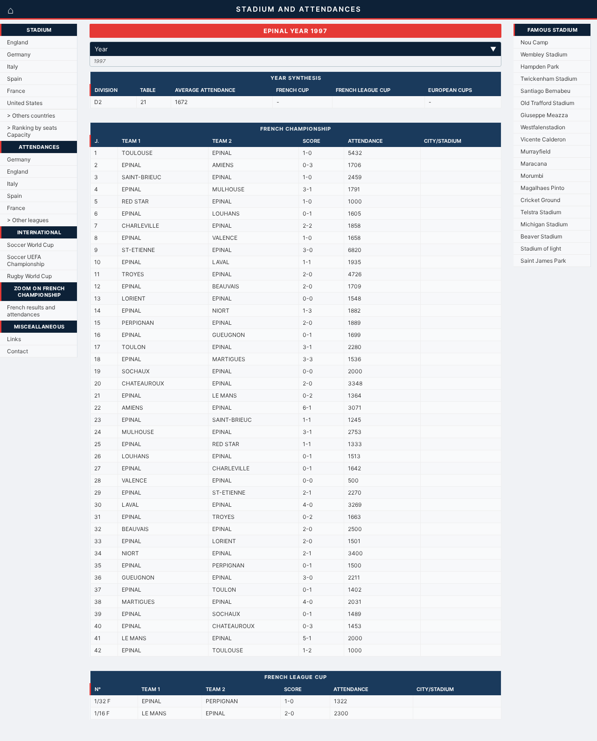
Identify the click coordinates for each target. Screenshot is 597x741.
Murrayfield (535, 151)
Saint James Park (543, 260)
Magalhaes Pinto (542, 187)
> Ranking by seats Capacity (32, 131)
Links (14, 339)
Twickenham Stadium (549, 78)
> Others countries (31, 115)
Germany (19, 54)
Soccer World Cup (30, 244)
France (16, 90)
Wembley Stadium (544, 54)
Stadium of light (541, 248)
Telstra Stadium (541, 212)
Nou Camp (534, 42)
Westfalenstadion (543, 127)
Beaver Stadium (541, 236)
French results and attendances (31, 311)
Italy (12, 66)
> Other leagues (28, 220)
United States (24, 102)
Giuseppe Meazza (544, 115)
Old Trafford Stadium (547, 102)
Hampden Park (540, 66)
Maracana (534, 163)
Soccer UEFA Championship (25, 260)
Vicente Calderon (543, 139)
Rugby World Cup (29, 276)
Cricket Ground (540, 199)
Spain (14, 78)
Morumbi (532, 175)
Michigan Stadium (544, 224)
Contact (17, 351)
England (17, 42)
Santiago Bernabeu (545, 90)
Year (295, 49)
